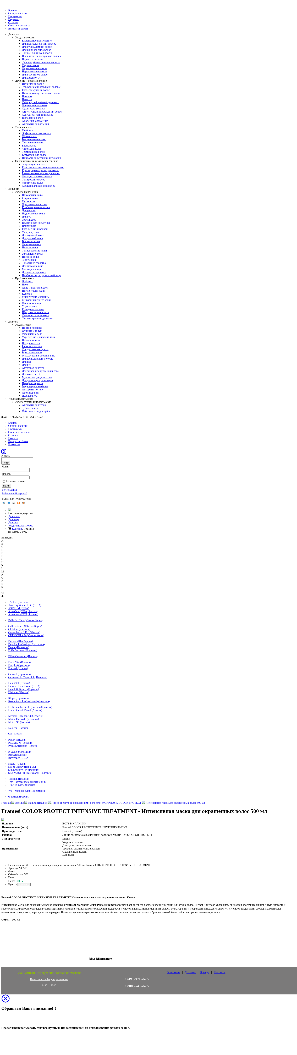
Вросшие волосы (32, 352)
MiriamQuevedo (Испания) (23, 719)
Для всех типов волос (34, 74)
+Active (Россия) (18, 602)
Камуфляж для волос (34, 154)
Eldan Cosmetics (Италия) (22, 656)
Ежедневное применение (37, 40)
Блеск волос (29, 145)
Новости (13, 438)
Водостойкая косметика (36, 222)
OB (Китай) (15, 733)
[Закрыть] (5, 1000)
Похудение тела (31, 343)
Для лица (13, 519)
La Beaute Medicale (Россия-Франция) (30, 707)
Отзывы (13, 22)
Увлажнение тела (32, 333)
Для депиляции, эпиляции (37, 380)
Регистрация (9, 489)
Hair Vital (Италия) (19, 683)
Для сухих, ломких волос (37, 46)
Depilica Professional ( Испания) (26, 644)
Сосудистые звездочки (35, 349)
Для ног (26, 361)
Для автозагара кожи (34, 272)
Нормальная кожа (32, 195)
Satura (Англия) (17, 763)
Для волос (14, 516)
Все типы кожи (31, 241)
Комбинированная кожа (36, 207)
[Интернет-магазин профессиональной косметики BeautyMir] (9, 510)
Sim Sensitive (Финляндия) (23, 769)
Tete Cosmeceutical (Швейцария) (27, 781)
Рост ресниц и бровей (35, 228)
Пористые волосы (32, 59)
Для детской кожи (32, 238)
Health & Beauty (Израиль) (23, 689)
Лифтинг (27, 281)
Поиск (6, 462)
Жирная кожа (30, 198)
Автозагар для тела (33, 367)
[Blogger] (18, 503)
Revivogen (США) (18, 757)
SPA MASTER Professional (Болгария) (30, 772)
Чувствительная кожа (34, 204)
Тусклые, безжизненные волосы (41, 62)
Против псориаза (32, 327)
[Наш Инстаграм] (3, 452)
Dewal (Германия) (18, 647)
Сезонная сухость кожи (35, 315)
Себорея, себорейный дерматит (40, 102)
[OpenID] (23, 503)
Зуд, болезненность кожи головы (41, 86)
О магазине (173, 972)
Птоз (25, 284)
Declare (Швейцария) (20, 641)
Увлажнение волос (33, 142)
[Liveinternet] (13, 503)
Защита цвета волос (33, 164)
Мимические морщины (35, 296)
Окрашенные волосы (34, 68)
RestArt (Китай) (17, 754)
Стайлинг (28, 130)
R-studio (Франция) (19, 751)
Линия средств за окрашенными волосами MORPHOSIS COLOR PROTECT (96, 802)
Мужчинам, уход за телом (37, 377)
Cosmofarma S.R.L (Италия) (24, 632)
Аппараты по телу (32, 389)
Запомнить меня (15, 481)
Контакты (14, 444)
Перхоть (27, 99)
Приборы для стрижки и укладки (41, 157)
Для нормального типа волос (39, 43)
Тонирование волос (33, 179)
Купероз (27, 293)
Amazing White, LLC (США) (24, 605)
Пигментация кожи (33, 290)
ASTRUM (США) (18, 608)
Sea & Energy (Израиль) (22, 766)
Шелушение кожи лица (35, 312)
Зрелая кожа (29, 219)
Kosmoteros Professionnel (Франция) (29, 701)
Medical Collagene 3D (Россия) (25, 715)
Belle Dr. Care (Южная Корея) (25, 620)
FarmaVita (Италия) (19, 662)
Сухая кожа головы (33, 108)
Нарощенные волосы (34, 71)
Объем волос (29, 136)
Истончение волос (33, 83)
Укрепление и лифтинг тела (38, 337)
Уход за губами (31, 232)
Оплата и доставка (19, 25)
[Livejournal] (4, 503)
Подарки (13, 19)
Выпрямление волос (34, 139)
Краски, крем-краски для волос (40, 170)
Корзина (17, 528)
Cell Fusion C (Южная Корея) (25, 626)
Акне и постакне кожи (35, 287)
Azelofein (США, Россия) (22, 611)
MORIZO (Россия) (19, 722)
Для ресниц (29, 210)
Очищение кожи (31, 244)
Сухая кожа (28, 201)
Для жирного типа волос (36, 49)
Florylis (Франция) (19, 665)
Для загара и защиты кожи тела (40, 371)
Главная (6, 802)
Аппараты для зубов (34, 404)
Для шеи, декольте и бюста (37, 358)
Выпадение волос (32, 117)
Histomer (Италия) (18, 692)
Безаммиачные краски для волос (41, 173)
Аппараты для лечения (35, 123)
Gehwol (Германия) (19, 674)
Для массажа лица (32, 266)
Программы (15, 16)
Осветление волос (32, 182)
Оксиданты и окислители (37, 176)
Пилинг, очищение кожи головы (41, 93)
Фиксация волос (31, 148)
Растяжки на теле (32, 346)
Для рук (26, 364)
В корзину (24, 884)
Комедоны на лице (33, 309)
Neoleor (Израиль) (18, 727)
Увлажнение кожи (32, 253)
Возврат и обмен (18, 28)
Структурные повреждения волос (42, 111)
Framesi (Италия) (18, 668)
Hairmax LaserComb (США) (24, 686)
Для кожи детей (31, 374)
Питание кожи (30, 256)
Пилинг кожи (30, 247)
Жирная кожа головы (34, 105)
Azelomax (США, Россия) (23, 614)
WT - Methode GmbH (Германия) (27, 790)
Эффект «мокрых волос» (36, 133)
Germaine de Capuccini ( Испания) (27, 677)
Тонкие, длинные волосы (37, 52)
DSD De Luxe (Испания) (22, 650)
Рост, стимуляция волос (36, 90)
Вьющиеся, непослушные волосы (41, 56)
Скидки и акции (18, 13)
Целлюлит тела (31, 340)
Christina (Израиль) (19, 629)
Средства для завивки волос (38, 185)
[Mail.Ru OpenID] (9, 503)
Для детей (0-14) (31, 77)
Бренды (12, 10)
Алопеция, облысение (35, 120)
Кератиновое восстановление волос (43, 167)
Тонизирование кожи (34, 250)
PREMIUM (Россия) (20, 742)
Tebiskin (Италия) (18, 778)
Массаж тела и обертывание (38, 355)
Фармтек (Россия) (18, 796)
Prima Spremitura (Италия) (23, 745)
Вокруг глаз (29, 225)
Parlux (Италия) (17, 739)
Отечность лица (31, 303)
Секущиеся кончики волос (37, 114)
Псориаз (27, 96)
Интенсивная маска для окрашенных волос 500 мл (175, 802)
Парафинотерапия (32, 383)
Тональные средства (34, 262)
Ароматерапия (30, 392)
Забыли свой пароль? (14, 493)
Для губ (26, 216)
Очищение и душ (32, 330)
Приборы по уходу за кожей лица (41, 275)
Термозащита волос (33, 151)
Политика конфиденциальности (49, 979)
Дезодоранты (29, 395)
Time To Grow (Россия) (21, 784)
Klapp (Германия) (18, 698)
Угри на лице (30, 306)
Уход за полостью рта (20, 525)
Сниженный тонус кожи (36, 299)
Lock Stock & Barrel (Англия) (25, 710)
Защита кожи (29, 259)
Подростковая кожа (33, 213)
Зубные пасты (30, 408)
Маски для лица (31, 269)
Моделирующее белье (35, 386)
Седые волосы (30, 65)
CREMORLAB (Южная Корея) (26, 635)
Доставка (190, 972)
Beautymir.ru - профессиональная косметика (48, 973)
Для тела (13, 522)
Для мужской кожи (33, 235)
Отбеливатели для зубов (36, 411)
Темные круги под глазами (37, 318)
